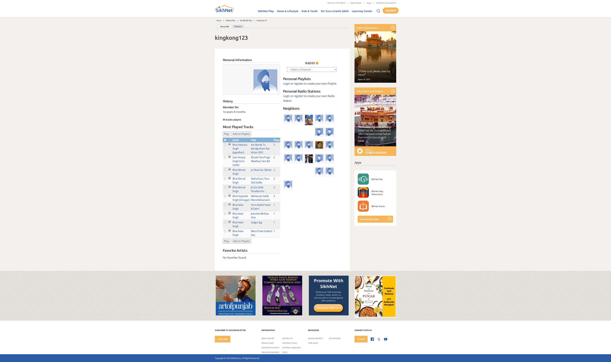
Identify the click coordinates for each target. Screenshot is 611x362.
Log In (285, 352)
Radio (310, 63)
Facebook (372, 339)
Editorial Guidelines (291, 347)
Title (253, 140)
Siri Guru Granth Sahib (335, 11)
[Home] (224, 11)
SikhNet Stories (378, 206)
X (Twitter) (379, 339)
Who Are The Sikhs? (336, 2)
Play (226, 134)
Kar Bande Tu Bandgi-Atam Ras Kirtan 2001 (260, 148)
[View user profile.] (265, 81)
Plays (277, 140)
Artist (235, 140)
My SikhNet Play (246, 20)
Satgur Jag (256, 222)
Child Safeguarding (270, 352)
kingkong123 (261, 20)
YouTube (385, 339)
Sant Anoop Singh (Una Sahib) (238, 161)
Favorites (238, 26)
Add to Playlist (241, 134)
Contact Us (287, 338)
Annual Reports (315, 338)
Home (218, 20)
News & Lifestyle (287, 11)
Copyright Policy (289, 342)
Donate (391, 10)
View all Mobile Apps (369, 219)
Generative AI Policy (270, 347)
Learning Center (362, 11)
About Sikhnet (267, 338)
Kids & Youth (310, 11)
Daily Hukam (356, 2)
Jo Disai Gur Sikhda (261, 170)
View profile (225, 26)
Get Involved (335, 338)
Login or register (293, 83)
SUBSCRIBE (222, 339)
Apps (369, 2)
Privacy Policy (267, 342)
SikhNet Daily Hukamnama (377, 192)
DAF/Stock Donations (386, 2)
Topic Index (313, 342)
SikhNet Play (266, 11)
